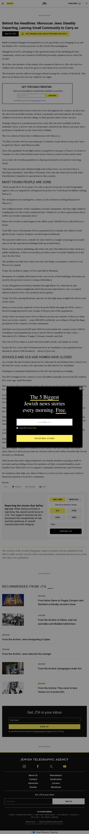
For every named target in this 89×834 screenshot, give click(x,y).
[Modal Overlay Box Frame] (44, 417)
